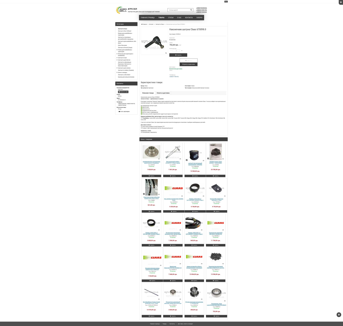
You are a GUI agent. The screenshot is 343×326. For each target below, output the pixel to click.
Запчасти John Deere (124, 75)
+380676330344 (201, 8)
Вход (226, 1)
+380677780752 (174, 76)
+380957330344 (201, 12)
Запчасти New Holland (124, 31)
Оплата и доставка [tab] (163, 93)
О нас (179, 17)
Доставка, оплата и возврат (185, 324)
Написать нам (124, 92)
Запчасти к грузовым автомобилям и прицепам (125, 38)
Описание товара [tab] (148, 93)
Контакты (189, 17)
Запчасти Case (122, 58)
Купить (178, 55)
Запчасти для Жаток (124, 60)
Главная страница (148, 17)
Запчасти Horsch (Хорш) (125, 47)
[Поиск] (191, 10)
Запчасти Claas (122, 29)
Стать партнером (125, 111)
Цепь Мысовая (122, 45)
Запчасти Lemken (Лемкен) (126, 70)
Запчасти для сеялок (124, 68)
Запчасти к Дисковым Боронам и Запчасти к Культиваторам (124, 64)
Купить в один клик (189, 64)
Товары (161, 17)
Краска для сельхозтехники (126, 77)
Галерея (199, 17)
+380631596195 (201, 10)
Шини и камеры (122, 72)
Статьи (170, 17)
